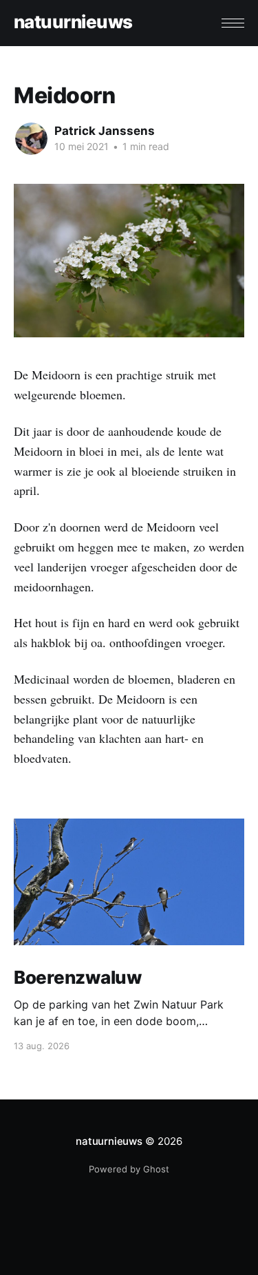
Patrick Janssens (104, 131)
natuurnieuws (73, 22)
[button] (233, 23)
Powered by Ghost (129, 1168)
